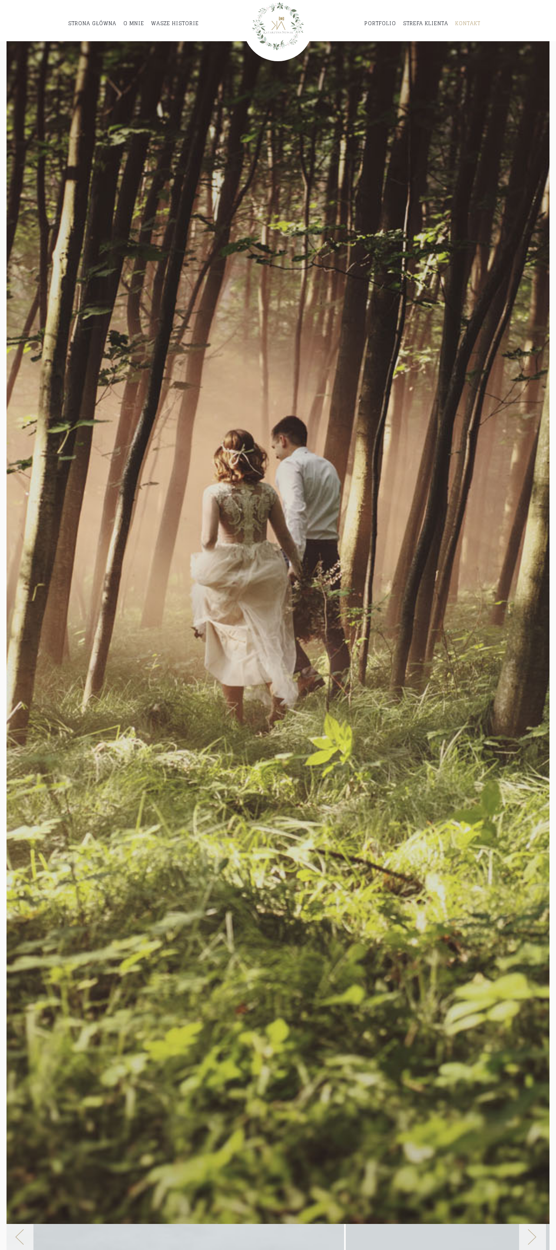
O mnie (133, 23)
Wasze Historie (175, 23)
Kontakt (467, 23)
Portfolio (380, 23)
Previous (23, 1237)
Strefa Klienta (425, 23)
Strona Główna (92, 23)
